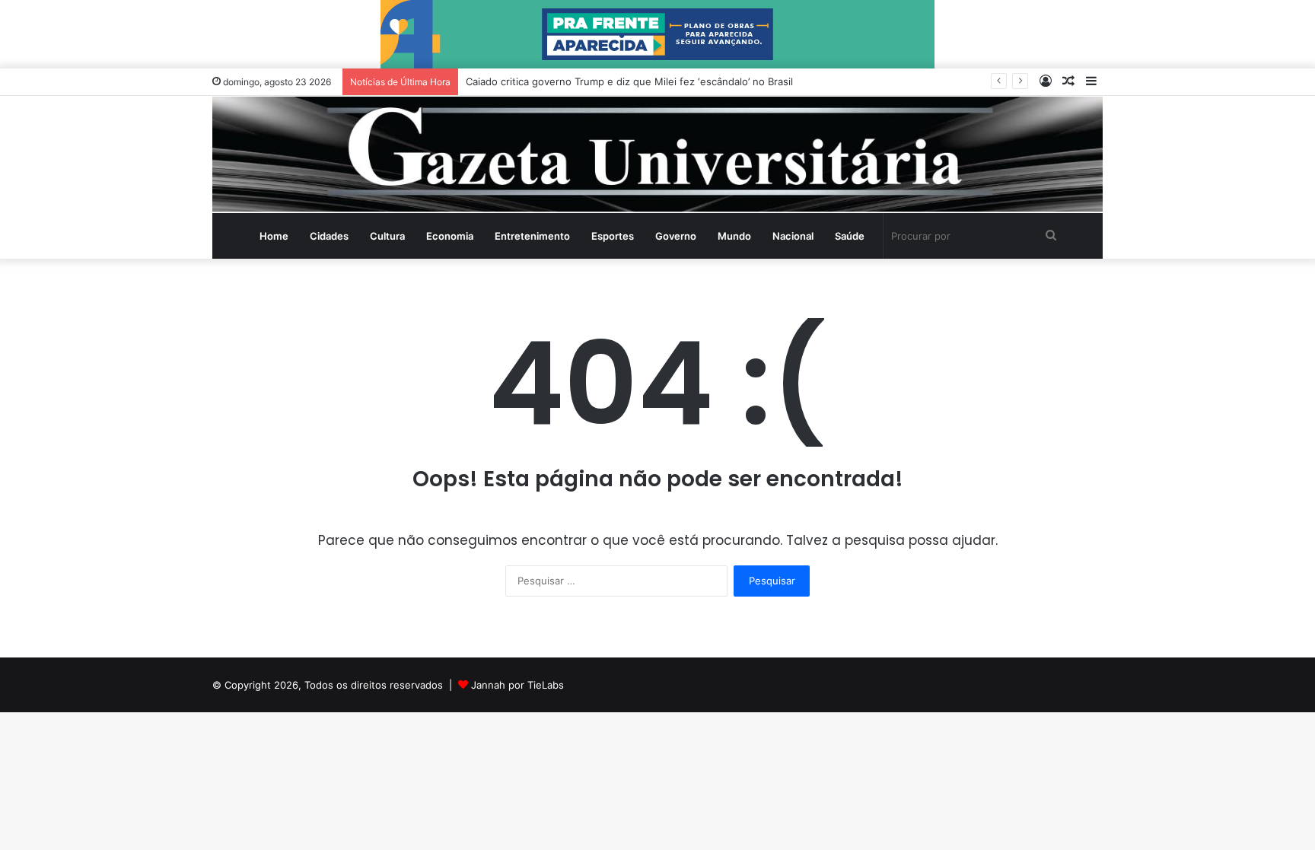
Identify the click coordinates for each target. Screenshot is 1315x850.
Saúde (849, 236)
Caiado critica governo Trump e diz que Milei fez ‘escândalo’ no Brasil (629, 81)
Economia (449, 236)
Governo (675, 236)
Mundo (734, 236)
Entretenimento (532, 236)
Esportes (612, 236)
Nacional (793, 236)
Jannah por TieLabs (517, 685)
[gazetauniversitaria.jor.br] (657, 154)
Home (273, 236)
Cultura (387, 236)
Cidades (329, 236)
